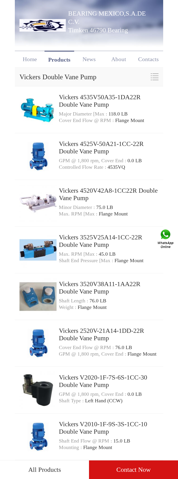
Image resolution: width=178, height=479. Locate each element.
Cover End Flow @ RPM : (87, 120)
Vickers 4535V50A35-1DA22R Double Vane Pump (100, 100)
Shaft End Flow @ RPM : (86, 441)
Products (59, 59)
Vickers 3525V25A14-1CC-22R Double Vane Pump (100, 241)
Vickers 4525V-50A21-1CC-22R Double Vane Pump (101, 147)
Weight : (68, 307)
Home (30, 59)
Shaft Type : (72, 400)
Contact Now (133, 469)
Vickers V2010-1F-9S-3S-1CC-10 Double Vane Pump (103, 427)
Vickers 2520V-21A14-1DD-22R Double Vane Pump (101, 334)
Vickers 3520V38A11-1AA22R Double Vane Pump (99, 287)
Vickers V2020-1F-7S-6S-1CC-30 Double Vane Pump (103, 381)
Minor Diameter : (77, 207)
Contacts (148, 59)
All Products (44, 469)
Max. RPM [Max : (79, 214)
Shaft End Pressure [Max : (86, 260)
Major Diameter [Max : (83, 114)
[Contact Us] (166, 239)
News (89, 59)
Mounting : (71, 447)
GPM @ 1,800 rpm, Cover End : (93, 160)
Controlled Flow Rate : (83, 167)
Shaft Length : (74, 301)
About (118, 59)
